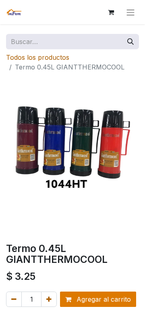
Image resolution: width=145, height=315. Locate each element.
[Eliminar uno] (14, 299)
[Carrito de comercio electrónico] (111, 12)
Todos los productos (37, 57)
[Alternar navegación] (130, 12)
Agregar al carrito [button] (103, 299)
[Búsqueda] (130, 41)
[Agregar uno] (49, 299)
